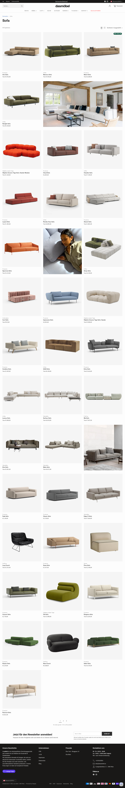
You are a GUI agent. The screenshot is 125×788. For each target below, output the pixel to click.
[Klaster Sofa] (21, 640)
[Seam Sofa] (62, 542)
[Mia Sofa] (103, 395)
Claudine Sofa (88, 173)
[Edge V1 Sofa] (103, 493)
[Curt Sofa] (21, 297)
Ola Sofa (45, 614)
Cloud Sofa (46, 173)
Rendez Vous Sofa (48, 222)
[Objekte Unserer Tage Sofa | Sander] (103, 297)
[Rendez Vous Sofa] (62, 198)
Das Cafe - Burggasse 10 (72, 751)
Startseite (5, 16)
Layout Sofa (6, 222)
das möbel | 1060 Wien (18, 783)
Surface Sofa (47, 418)
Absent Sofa (87, 222)
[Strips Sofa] (103, 247)
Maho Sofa (46, 467)
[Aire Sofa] (21, 51)
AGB (40, 754)
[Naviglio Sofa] (21, 100)
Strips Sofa (87, 271)
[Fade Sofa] (21, 493)
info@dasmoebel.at (100, 763)
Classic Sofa (47, 516)
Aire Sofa (5, 74)
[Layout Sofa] (21, 198)
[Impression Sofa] (62, 297)
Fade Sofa (5, 516)
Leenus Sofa (6, 418)
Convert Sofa (6, 614)
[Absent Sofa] (103, 198)
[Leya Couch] (21, 542)
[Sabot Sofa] (103, 640)
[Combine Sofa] (21, 346)
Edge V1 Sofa (88, 516)
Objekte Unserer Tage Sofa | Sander (95, 320)
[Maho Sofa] (62, 444)
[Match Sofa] (103, 51)
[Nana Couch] (62, 640)
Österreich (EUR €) (117, 1)
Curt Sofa (5, 320)
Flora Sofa (87, 565)
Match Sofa (87, 74)
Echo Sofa (87, 369)
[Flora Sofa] (103, 542)
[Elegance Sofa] (103, 591)
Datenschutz (42, 760)
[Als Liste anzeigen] (105, 28)
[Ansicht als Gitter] (102, 28)
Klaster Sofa (6, 663)
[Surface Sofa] (62, 395)
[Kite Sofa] (21, 444)
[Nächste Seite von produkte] (66, 721)
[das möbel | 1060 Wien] (63, 6)
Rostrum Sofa (6, 712)
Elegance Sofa (88, 614)
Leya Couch (6, 565)
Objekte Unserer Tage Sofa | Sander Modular (16, 173)
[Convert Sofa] (21, 591)
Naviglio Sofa (6, 124)
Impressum (42, 757)
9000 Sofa (46, 369)
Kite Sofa (5, 467)
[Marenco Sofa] (62, 51)
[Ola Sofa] (62, 591)
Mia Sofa (86, 418)
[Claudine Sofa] (103, 149)
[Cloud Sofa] (62, 149)
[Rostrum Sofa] (21, 689)
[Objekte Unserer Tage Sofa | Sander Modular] (21, 149)
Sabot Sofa (87, 663)
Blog (40, 763)
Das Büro (68, 754)
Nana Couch (47, 663)
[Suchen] (22, 6)
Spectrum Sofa (7, 271)
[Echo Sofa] (103, 346)
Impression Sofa (48, 320)
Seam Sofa (46, 565)
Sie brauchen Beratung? (61, 1)
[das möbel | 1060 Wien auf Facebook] (105, 2)
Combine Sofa (6, 369)
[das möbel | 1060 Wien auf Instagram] (107, 2)
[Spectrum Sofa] (21, 247)
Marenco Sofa (47, 74)
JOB (40, 751)
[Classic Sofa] (62, 493)
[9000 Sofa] (62, 346)
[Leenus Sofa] (21, 395)
